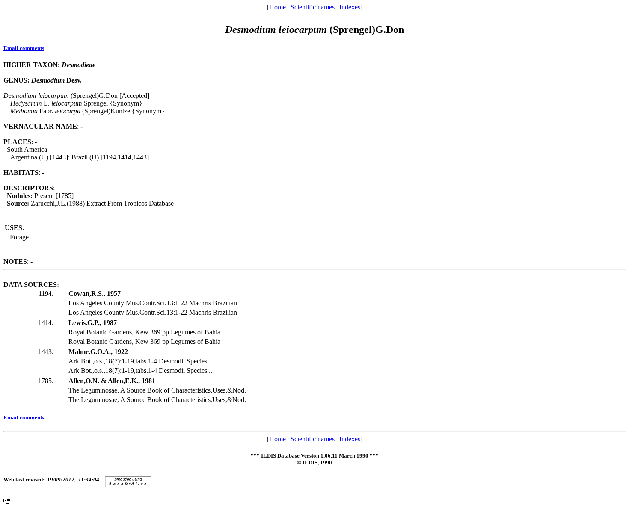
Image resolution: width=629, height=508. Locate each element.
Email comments (23, 48)
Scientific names (313, 7)
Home (277, 7)
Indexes (349, 7)
